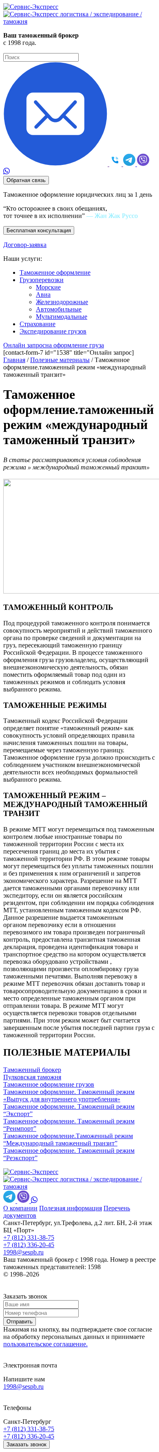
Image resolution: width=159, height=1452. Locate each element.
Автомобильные (59, 309)
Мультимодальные (61, 316)
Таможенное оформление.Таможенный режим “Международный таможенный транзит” (68, 1139)
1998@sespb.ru (23, 1252)
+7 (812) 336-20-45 (28, 1244)
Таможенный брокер (32, 1069)
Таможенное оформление (55, 272)
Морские (48, 287)
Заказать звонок (26, 1444)
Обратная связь (26, 180)
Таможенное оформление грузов (48, 1084)
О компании (20, 1208)
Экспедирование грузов (53, 331)
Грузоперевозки (42, 279)
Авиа (43, 294)
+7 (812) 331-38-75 (28, 1237)
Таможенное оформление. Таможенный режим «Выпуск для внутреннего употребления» (69, 1095)
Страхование (37, 323)
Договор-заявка (24, 244)
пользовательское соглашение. (45, 1344)
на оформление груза (53, 345)
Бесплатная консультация (39, 230)
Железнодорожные (62, 301)
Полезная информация (70, 1208)
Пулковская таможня (32, 1077)
